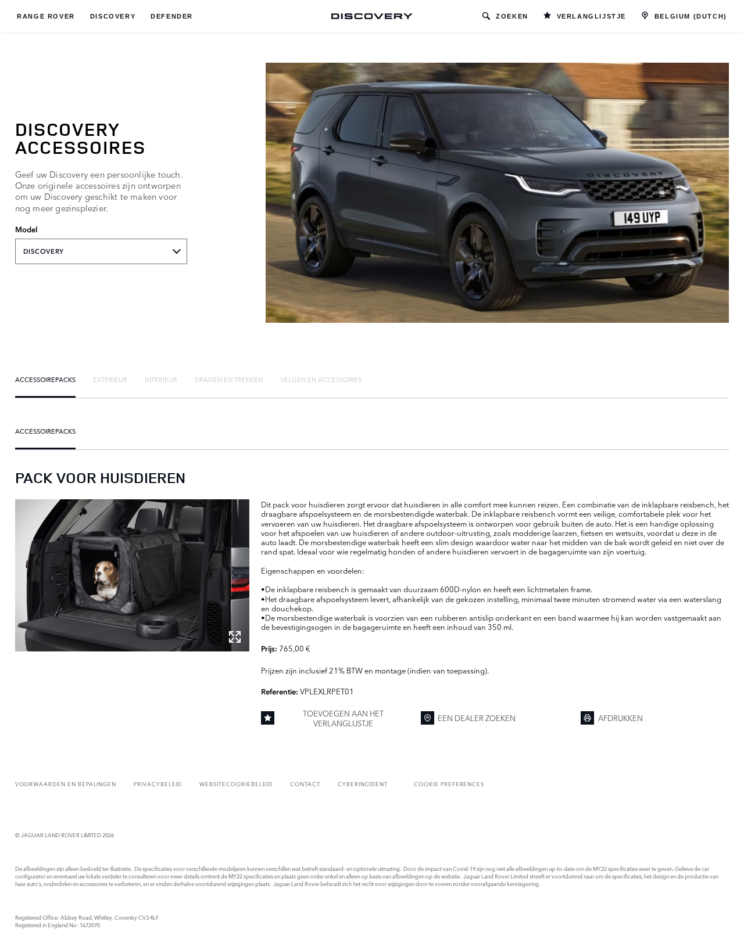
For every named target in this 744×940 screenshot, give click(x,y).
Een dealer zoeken (477, 717)
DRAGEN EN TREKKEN (229, 379)
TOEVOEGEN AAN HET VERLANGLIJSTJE (343, 717)
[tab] (45, 379)
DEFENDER (172, 16)
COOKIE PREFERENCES (449, 783)
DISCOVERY (112, 16)
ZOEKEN (512, 16)
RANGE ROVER (46, 16)
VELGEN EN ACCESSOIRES (321, 379)
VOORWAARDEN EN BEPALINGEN (66, 783)
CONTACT (305, 783)
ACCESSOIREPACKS (45, 379)
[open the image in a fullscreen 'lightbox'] (132, 575)
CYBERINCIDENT (363, 783)
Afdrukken (620, 717)
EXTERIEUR (110, 379)
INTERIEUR (161, 379)
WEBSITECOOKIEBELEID (236, 783)
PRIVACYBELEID (158, 783)
